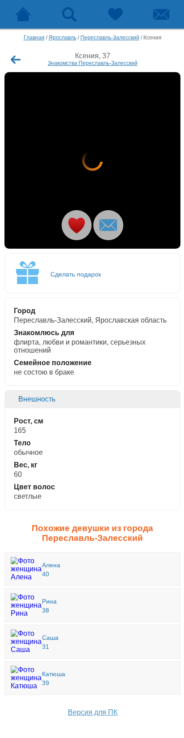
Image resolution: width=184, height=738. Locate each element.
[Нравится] (77, 225)
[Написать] (108, 225)
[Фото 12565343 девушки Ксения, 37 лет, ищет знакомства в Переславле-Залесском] (92, 160)
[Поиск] (69, 14)
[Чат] (161, 14)
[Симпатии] (115, 14)
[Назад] (15, 60)
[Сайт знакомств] (23, 14)
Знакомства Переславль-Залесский (93, 63)
